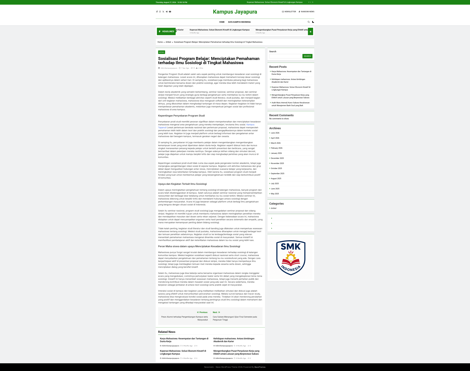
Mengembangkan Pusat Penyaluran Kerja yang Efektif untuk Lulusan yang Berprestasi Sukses (274, 30)
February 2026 (276, 148)
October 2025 (276, 168)
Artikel (161, 52)
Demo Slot (277, 228)
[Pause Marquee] (310, 31)
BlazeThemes (259, 367)
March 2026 (276, 143)
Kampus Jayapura (235, 11)
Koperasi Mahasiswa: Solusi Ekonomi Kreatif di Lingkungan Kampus (275, 2)
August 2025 (276, 178)
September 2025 (277, 173)
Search (272, 51)
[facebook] (157, 11)
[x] (163, 11)
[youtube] (170, 11)
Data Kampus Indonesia (239, 22)
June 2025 (275, 189)
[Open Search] (309, 22)
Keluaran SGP (278, 218)
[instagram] (160, 11)
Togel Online (278, 223)
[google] (166, 11)
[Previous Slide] (309, 2)
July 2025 (275, 183)
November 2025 (277, 163)
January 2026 (276, 153)
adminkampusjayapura (169, 68)
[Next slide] (312, 2)
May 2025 (275, 194)
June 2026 (275, 133)
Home (221, 22)
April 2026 (275, 138)
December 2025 (277, 158)
